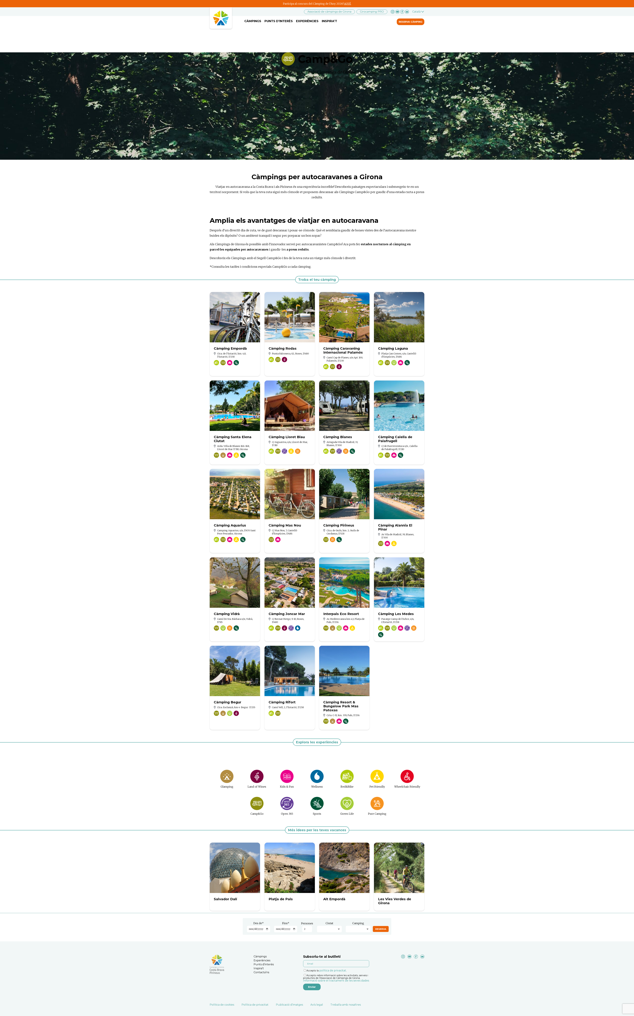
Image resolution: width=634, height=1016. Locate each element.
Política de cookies (222, 1004)
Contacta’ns (261, 972)
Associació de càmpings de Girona (329, 11)
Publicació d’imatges (289, 1004)
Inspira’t (329, 21)
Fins (285, 923)
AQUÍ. (347, 3)
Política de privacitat (255, 1004)
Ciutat (329, 923)
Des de (258, 923)
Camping (358, 923)
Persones (307, 923)
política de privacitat (332, 970)
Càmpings (252, 21)
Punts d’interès (278, 21)
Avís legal (316, 1004)
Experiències (307, 21)
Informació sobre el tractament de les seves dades (336, 980)
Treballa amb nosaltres (345, 1004)
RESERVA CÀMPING (410, 21)
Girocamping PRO (372, 11)
